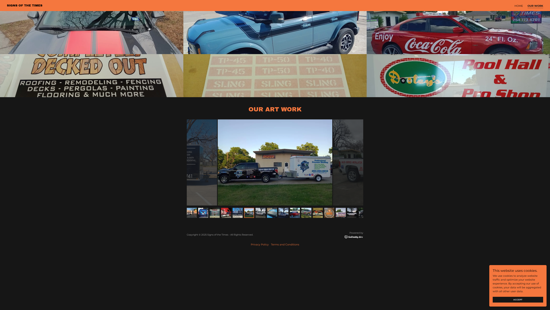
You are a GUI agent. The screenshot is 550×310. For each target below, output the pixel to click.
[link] (24, 5)
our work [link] (535, 5)
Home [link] (518, 5)
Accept (517, 299)
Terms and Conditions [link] (285, 244)
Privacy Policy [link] (260, 244)
